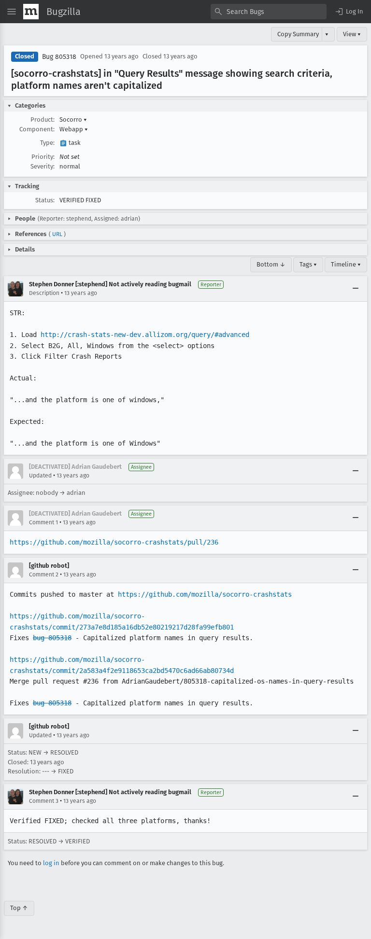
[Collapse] (355, 288)
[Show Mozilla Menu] (31, 11)
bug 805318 (52, 638)
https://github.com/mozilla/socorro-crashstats (205, 594)
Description (44, 293)
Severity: (42, 166)
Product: (42, 119)
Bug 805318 (59, 57)
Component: (37, 129)
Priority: (43, 156)
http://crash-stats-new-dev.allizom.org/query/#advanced (145, 334)
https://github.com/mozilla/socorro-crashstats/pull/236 (114, 542)
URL (57, 234)
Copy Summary (298, 34)
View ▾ (352, 34)
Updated (40, 475)
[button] (348, 11)
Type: (47, 142)
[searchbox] (269, 11)
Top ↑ (19, 907)
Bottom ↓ (271, 264)
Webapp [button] (73, 129)
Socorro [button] (73, 119)
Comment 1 (43, 522)
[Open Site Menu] (11, 11)
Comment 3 (43, 801)
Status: (45, 200)
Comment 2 (43, 574)
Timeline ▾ (346, 264)
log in (51, 863)
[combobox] (269, 11)
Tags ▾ (308, 264)
